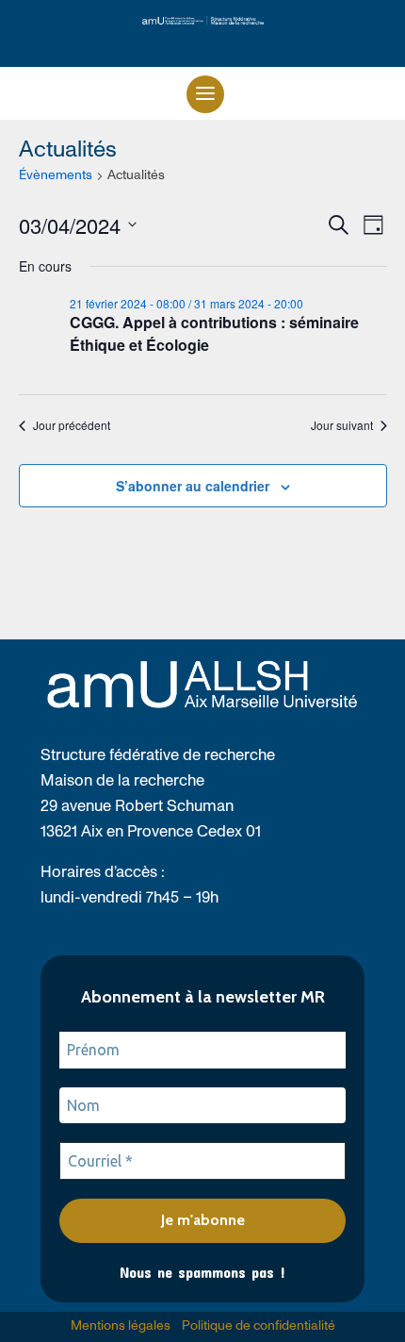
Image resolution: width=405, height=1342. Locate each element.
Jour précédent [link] (71, 425)
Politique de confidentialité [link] (258, 1326)
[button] (205, 94)
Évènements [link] (55, 175)
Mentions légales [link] (120, 1326)
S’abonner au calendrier (192, 485)
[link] (203, 21)
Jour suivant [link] (342, 425)
